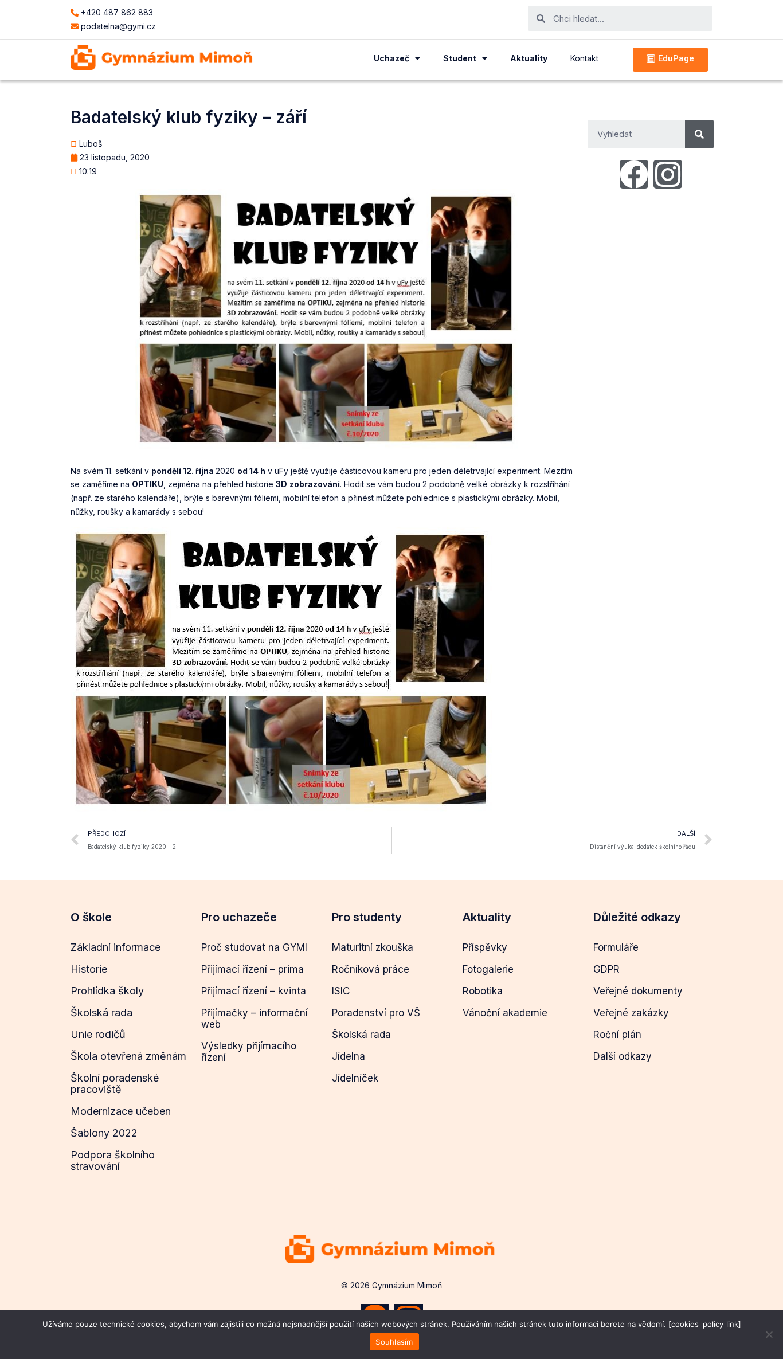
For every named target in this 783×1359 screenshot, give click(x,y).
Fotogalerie (488, 969)
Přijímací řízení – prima (252, 969)
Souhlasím (394, 1341)
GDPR (606, 969)
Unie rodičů (98, 1034)
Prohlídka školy (107, 991)
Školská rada (101, 1012)
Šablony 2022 (104, 1133)
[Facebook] (634, 174)
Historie (89, 969)
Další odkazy (622, 1056)
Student (459, 58)
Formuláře (616, 947)
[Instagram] (667, 174)
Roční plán (617, 1034)
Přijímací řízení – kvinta (253, 991)
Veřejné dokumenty (638, 991)
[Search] (699, 134)
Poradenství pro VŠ (376, 1013)
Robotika (483, 991)
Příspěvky (485, 947)
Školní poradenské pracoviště (115, 1083)
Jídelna (348, 1056)
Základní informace (115, 947)
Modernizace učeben (121, 1111)
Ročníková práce (370, 969)
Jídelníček (355, 1078)
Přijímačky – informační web (254, 1018)
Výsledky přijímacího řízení (248, 1051)
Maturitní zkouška (372, 947)
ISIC (341, 991)
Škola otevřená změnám (128, 1056)
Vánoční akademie (505, 1013)
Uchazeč (391, 58)
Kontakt (584, 58)
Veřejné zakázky (631, 1013)
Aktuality (528, 58)
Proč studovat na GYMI (254, 947)
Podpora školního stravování (113, 1160)
